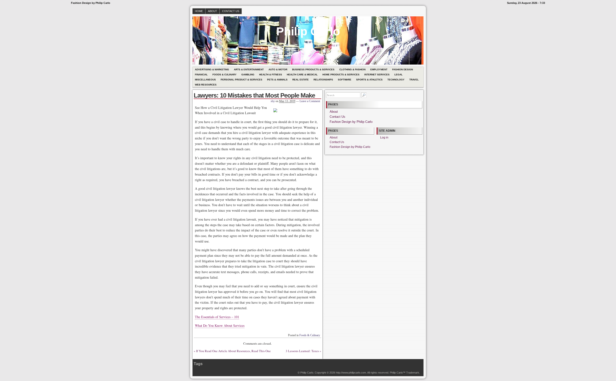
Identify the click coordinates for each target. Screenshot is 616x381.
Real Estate (300, 79)
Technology (395, 79)
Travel (414, 79)
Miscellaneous (205, 79)
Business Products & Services (313, 69)
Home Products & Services (340, 74)
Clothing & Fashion (352, 69)
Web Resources (206, 84)
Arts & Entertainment (249, 69)
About (212, 11)
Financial (201, 74)
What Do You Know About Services (219, 325)
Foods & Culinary (224, 74)
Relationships (323, 79)
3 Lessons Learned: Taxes (302, 351)
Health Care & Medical (302, 74)
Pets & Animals (277, 79)
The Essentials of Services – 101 (217, 317)
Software (344, 79)
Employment (378, 69)
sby (273, 101)
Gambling (247, 74)
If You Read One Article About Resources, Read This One (233, 351)
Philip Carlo (308, 31)
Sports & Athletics (369, 79)
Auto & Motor (278, 69)
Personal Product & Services (241, 79)
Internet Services (377, 74)
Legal (398, 74)
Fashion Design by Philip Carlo (351, 122)
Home (199, 11)
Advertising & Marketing (212, 69)
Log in (384, 137)
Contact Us (230, 11)
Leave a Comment (310, 101)
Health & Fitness (270, 74)
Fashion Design (402, 69)
